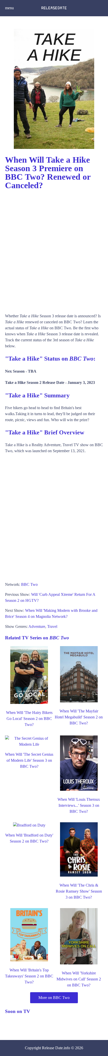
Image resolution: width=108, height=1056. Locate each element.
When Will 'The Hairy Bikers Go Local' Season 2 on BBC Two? (29, 718)
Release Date (52, 1048)
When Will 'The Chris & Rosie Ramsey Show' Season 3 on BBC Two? (79, 891)
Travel (52, 626)
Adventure (36, 626)
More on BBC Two (54, 997)
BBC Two (29, 584)
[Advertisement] (54, 249)
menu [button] (9, 8)
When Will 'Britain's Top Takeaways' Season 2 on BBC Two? (29, 976)
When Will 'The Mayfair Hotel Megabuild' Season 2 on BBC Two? (79, 717)
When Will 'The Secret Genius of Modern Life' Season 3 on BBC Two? (29, 760)
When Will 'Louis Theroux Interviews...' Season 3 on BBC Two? (79, 805)
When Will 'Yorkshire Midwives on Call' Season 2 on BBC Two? (79, 979)
